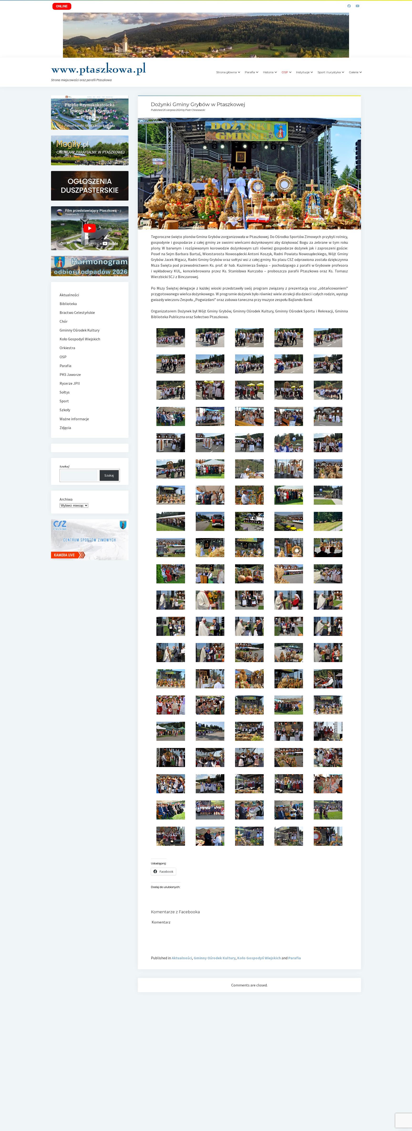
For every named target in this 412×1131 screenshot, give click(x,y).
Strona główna (226, 72)
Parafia (250, 72)
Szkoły (65, 409)
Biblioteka (68, 303)
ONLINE (62, 6)
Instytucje (302, 72)
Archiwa (66, 499)
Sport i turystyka (329, 72)
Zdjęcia (65, 427)
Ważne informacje (74, 418)
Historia (268, 72)
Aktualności (182, 957)
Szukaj (109, 475)
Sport (64, 401)
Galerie (353, 72)
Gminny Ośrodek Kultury (215, 957)
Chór (63, 321)
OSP (63, 356)
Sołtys (65, 392)
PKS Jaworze (70, 374)
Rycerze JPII (70, 383)
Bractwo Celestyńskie (77, 312)
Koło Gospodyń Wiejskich (259, 957)
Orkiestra (67, 347)
